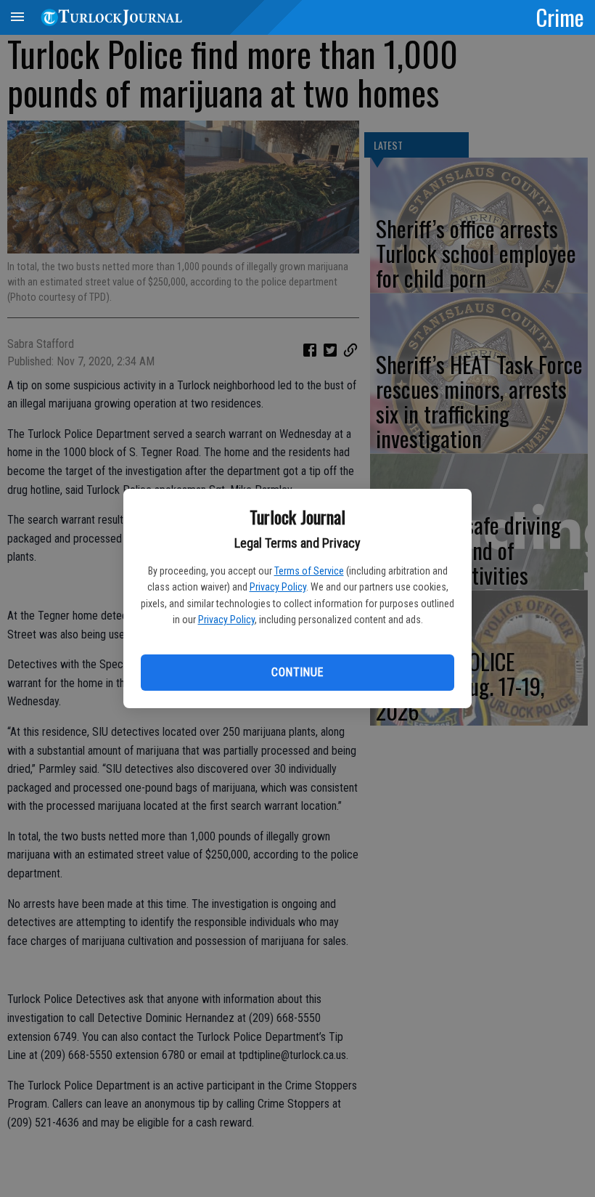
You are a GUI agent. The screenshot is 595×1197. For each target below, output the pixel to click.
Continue (297, 672)
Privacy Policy (278, 587)
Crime (560, 16)
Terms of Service (309, 571)
